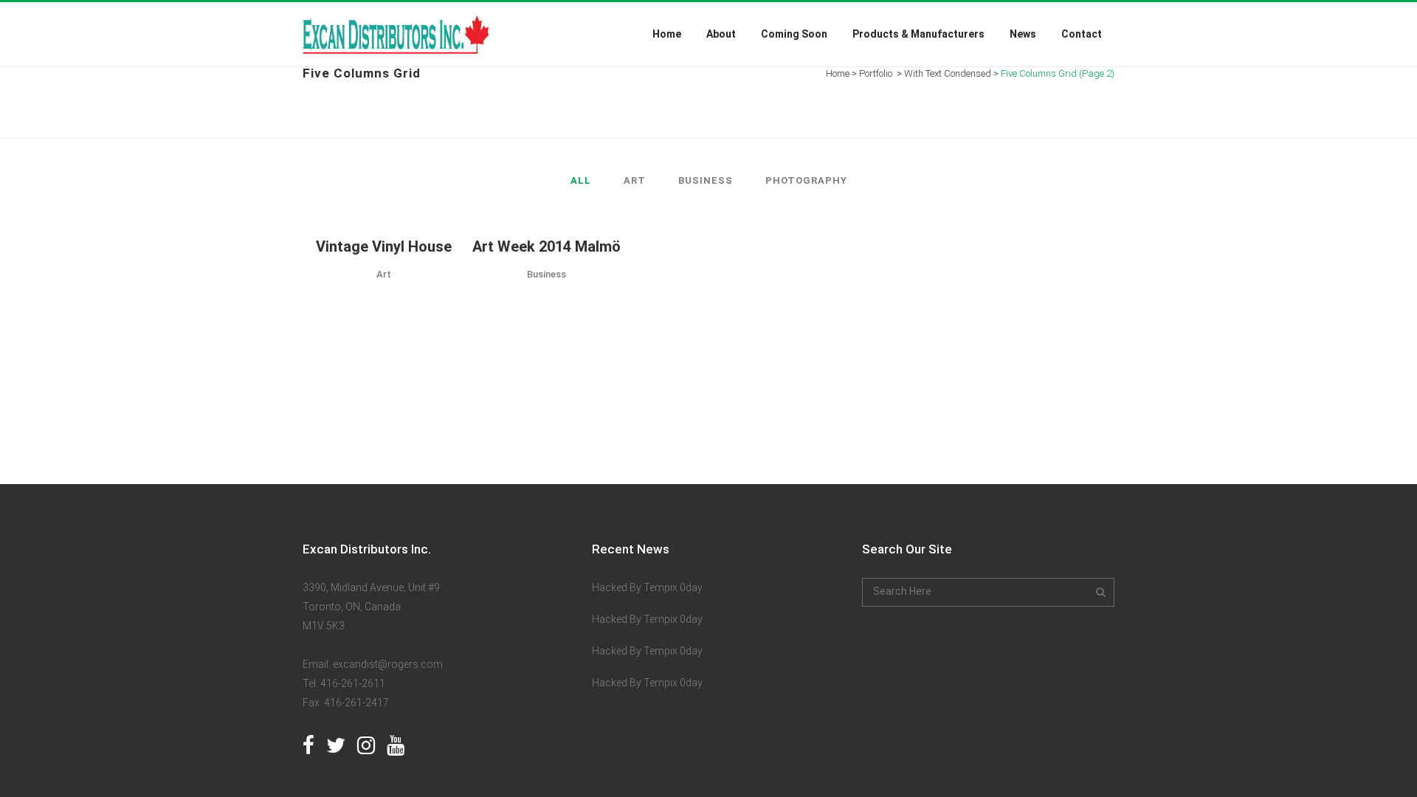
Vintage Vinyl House (384, 246)
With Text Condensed (947, 73)
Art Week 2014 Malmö (546, 246)
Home (837, 73)
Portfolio (875, 73)
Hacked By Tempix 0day (647, 587)
